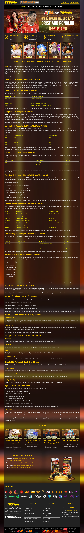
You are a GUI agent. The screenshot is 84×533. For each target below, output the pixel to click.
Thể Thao (35, 6)
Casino (29, 6)
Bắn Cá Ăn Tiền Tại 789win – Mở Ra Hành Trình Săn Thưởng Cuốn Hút (56, 442)
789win (23, 6)
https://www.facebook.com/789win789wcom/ (24, 458)
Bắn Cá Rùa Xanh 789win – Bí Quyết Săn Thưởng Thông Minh (75, 441)
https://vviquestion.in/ (25, 76)
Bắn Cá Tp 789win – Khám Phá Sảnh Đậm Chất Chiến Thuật (18, 441)
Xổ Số (47, 6)
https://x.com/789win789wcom (17, 460)
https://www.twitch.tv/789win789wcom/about (21, 467)
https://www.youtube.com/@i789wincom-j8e (23, 462)
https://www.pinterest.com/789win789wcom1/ (23, 465)
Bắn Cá (41, 6)
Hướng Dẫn (58, 6)
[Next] (77, 20)
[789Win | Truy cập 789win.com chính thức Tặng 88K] (11, 2)
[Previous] (7, 20)
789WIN (6, 66)
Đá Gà (51, 6)
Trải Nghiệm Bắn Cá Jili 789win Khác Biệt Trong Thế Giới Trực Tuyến (37, 442)
